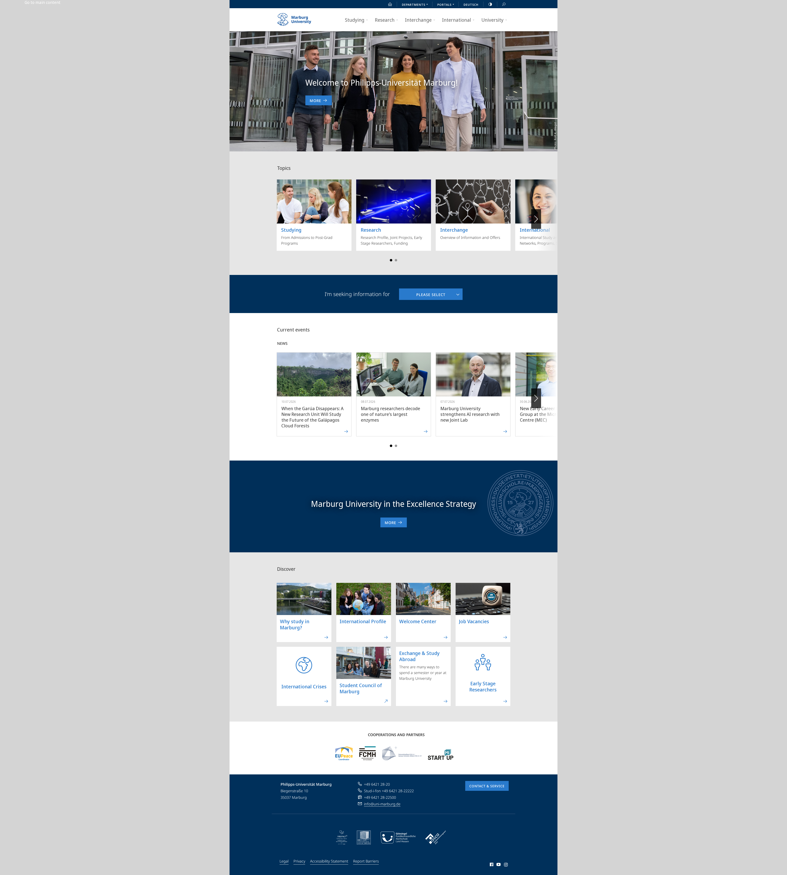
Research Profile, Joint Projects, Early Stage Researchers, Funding (391, 236)
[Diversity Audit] (341, 837)
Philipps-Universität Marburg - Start (302, 19)
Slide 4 (396, 260)
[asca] (435, 837)
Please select (422, 292)
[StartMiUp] (440, 753)
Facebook (491, 865)
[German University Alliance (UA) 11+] (402, 753)
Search (503, 4)
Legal (284, 861)
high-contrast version (490, 4)
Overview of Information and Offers (470, 233)
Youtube (498, 865)
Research (385, 19)
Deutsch (471, 4)
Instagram (506, 865)
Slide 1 (391, 260)
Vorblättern (536, 219)
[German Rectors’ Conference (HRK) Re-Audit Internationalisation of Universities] (364, 837)
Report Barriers (366, 861)
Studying (354, 19)
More (315, 100)
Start (390, 4)
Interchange (418, 19)
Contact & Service (487, 786)
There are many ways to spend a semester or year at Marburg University (422, 665)
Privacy (299, 861)
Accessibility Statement (329, 861)
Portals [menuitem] (444, 4)
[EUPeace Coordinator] (344, 753)
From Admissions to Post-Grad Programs (306, 236)
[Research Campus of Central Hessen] (367, 753)
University (492, 19)
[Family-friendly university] (398, 837)
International (456, 19)
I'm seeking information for (357, 294)
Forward (536, 398)
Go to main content (42, 2)
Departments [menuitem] (413, 4)
